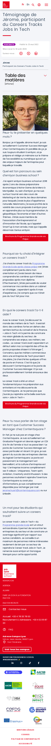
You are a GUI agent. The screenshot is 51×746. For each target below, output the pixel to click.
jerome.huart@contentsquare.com (21, 490)
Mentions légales (25, 730)
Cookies (25, 734)
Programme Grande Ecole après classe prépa (24, 265)
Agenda (6, 585)
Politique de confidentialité (25, 739)
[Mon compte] (39, 4)
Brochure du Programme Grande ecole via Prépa (25, 237)
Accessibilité (25, 743)
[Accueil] (6, 5)
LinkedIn (36, 53)
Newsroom (8, 580)
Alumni (6, 590)
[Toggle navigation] (46, 4)
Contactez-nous (17, 609)
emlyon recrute (10, 603)
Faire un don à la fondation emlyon (17, 596)
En (28, 4)
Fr (23, 4)
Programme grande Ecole (16, 525)
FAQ (11, 629)
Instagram (21, 53)
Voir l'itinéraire (14, 642)
